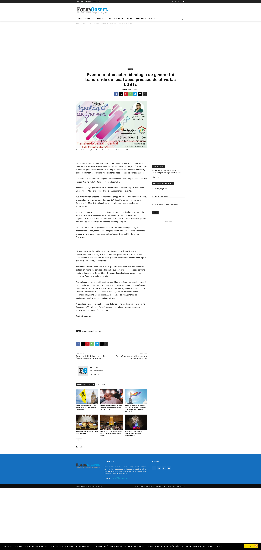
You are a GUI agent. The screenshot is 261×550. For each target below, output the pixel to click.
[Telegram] (135, 94)
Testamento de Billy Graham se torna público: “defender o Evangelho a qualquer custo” (91, 357)
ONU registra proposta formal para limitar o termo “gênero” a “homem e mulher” (111, 433)
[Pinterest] (126, 94)
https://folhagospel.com (96, 370)
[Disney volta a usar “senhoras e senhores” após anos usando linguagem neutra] (136, 422)
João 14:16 (155, 177)
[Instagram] (175, 1)
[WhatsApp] (130, 94)
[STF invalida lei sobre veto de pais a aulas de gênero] (87, 422)
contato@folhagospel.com (119, 478)
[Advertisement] (146, 10)
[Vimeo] (181, 1)
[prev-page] (77, 439)
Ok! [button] (251, 546)
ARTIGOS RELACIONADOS (85, 384)
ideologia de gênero (87, 331)
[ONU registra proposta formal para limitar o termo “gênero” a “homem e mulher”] (111, 422)
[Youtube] (184, 1)
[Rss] (169, 468)
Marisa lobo (98, 331)
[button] (182, 18)
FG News (83, 23)
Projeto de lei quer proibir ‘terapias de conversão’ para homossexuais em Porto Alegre (111, 407)
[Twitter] (164, 468)
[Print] (145, 94)
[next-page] (80, 439)
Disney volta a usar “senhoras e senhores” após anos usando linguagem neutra (134, 433)
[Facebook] (172, 1)
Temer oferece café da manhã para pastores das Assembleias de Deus (131, 357)
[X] (178, 1)
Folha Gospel (127, 89)
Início (77, 23)
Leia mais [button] (218, 546)
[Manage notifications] (256, 545)
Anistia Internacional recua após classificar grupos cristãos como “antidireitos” (86, 407)
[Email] (140, 94)
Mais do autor (100, 384)
